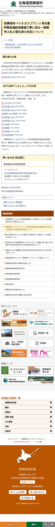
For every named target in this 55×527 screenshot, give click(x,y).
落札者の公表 (10, 44)
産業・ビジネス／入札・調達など (15, 205)
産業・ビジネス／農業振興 (13, 202)
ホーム (2, 11)
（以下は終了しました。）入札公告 (30, 44)
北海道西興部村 (26, 4)
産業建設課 (31, 11)
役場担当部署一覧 (20, 11)
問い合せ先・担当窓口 (13, 47)
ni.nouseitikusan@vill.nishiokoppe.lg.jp (20, 172)
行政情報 (9, 11)
